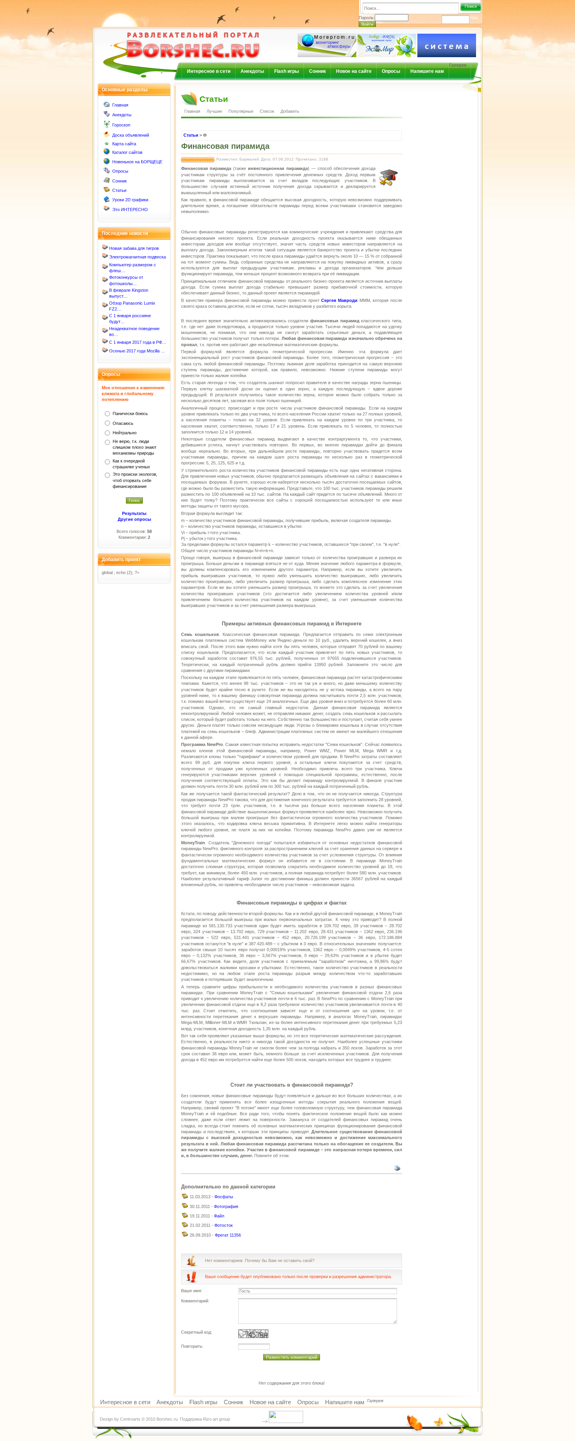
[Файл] (185, 1217)
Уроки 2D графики (130, 199)
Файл (219, 1215)
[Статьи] (107, 191)
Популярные (240, 111)
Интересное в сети (208, 71)
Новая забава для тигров (134, 248)
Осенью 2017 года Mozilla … (137, 351)
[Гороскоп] (107, 126)
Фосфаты (223, 1196)
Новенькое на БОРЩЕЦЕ (137, 161)
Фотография (226, 1206)
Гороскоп (121, 125)
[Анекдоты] (107, 115)
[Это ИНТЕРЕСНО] (107, 210)
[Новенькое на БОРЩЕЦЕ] (107, 163)
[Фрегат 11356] (185, 1235)
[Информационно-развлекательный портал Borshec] (180, 40)
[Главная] (107, 106)
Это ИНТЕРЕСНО (130, 209)
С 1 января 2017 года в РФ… (137, 342)
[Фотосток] (185, 1226)
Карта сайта (124, 143)
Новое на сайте (354, 71)
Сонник (317, 71)
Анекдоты (252, 71)
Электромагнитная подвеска (137, 257)
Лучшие (214, 111)
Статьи (119, 190)
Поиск (471, 6)
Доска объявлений (130, 135)
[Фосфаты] (185, 1197)
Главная (120, 105)
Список (267, 111)
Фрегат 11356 (228, 1235)
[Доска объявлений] (107, 136)
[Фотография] (185, 1207)
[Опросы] (107, 172)
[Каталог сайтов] (107, 153)
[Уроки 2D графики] (107, 201)
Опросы (391, 71)
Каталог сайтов (127, 152)
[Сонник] (107, 181)
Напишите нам (427, 71)
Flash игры (286, 71)
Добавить (289, 111)
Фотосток (223, 1225)
